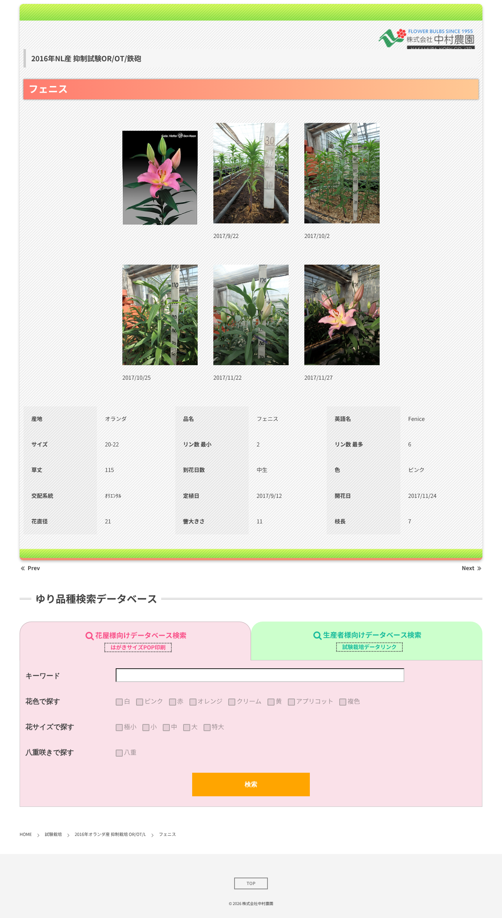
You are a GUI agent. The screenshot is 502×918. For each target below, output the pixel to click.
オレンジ (210, 701)
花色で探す (42, 701)
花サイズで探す (50, 727)
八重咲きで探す (49, 752)
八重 (130, 752)
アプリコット (314, 701)
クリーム (249, 701)
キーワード (42, 676)
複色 (353, 701)
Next (468, 568)
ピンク (153, 701)
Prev (34, 568)
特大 (218, 726)
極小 (130, 726)
